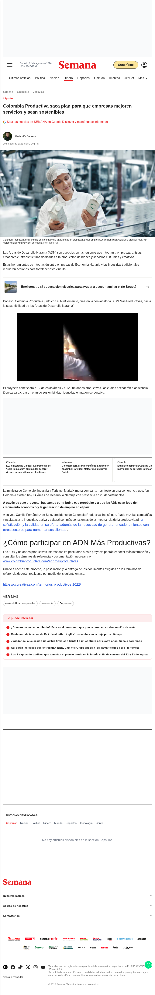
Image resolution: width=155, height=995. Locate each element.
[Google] (5, 967)
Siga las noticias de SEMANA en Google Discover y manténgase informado (57, 121)
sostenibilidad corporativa (20, 603)
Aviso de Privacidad (17, 977)
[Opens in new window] (13, 967)
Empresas (66, 603)
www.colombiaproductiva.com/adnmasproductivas (40, 561)
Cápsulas (38, 91)
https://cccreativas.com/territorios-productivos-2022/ (42, 584)
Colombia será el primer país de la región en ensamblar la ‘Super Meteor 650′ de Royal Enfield (85, 469)
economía (47, 603)
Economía (23, 91)
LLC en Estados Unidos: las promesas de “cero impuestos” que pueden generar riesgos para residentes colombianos (28, 469)
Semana (8, 91)
